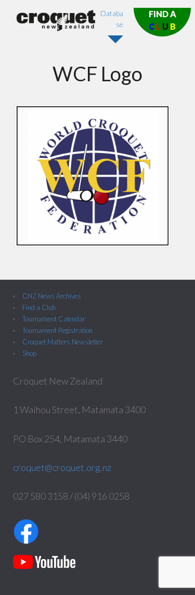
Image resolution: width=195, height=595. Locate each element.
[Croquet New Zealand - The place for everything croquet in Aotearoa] (56, 27)
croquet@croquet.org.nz (62, 467)
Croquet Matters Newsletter (62, 342)
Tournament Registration (57, 330)
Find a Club (39, 307)
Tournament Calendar (53, 319)
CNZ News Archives (51, 296)
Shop (29, 353)
